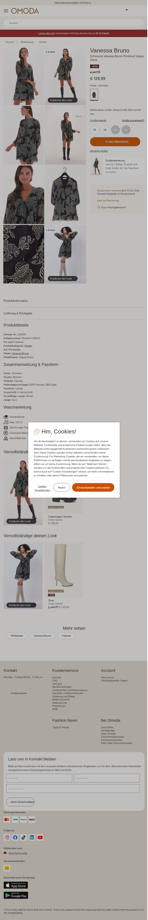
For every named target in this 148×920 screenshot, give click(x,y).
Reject (62, 487)
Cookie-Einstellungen (42, 488)
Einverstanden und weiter (93, 487)
